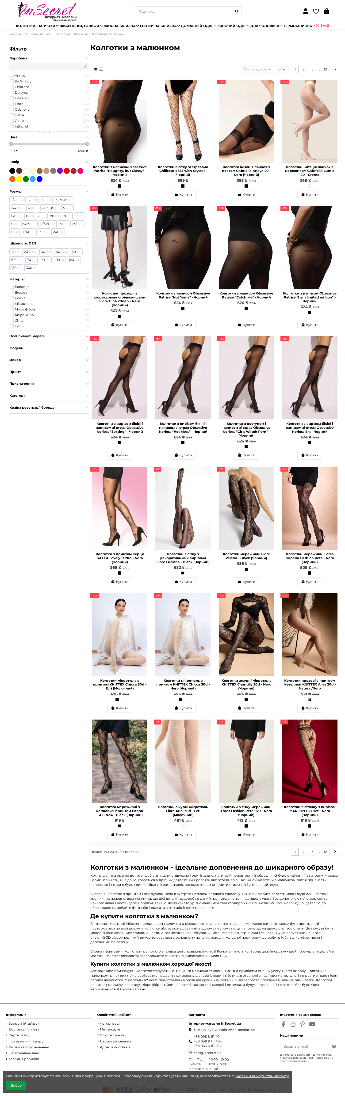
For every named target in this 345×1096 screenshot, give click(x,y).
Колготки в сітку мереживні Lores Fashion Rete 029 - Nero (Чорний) (246, 811)
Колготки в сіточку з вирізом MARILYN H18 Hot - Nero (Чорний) (309, 811)
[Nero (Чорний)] (246, 186)
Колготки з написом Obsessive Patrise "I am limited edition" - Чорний (310, 297)
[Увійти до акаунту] (305, 11)
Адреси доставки (115, 1047)
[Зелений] (26, 179)
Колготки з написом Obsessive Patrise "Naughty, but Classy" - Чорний (120, 171)
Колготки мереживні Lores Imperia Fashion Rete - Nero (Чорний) (310, 558)
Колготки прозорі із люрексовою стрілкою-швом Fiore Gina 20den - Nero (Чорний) (120, 299)
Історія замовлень (115, 1041)
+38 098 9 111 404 (208, 1041)
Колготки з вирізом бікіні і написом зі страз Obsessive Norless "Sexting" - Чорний (120, 428)
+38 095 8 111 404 (208, 1036)
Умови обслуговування (29, 1047)
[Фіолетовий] (60, 171)
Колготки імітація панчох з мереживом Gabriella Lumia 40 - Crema (309, 171)
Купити (122, 194)
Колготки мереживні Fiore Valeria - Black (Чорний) (246, 556)
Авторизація (111, 1023)
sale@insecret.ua (207, 1053)
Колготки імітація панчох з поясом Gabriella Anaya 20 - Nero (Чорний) (246, 171)
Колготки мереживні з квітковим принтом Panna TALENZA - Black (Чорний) (119, 811)
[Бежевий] (46, 171)
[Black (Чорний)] (182, 573)
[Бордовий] (74, 171)
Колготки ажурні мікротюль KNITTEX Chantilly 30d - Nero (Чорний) (246, 684)
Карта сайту (19, 1035)
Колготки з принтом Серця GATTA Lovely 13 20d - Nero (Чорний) (120, 558)
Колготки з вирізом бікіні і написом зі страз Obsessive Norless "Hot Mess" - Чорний (183, 428)
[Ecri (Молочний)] (121, 699)
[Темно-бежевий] (39, 171)
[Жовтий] (19, 179)
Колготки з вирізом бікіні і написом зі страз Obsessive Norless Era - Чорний (310, 428)
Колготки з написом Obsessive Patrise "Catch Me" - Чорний (246, 295)
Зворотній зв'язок (24, 1023)
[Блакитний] (33, 179)
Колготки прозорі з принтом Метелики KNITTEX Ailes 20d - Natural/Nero (310, 684)
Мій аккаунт (110, 1029)
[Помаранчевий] (12, 179)
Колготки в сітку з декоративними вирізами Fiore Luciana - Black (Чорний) (183, 558)
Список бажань (113, 1035)
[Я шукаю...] (237, 11)
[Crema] (309, 186)
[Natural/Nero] (309, 699)
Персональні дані (24, 1053)
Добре (16, 1085)
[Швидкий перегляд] (145, 94)
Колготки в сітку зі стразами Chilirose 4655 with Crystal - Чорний (183, 171)
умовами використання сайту (261, 1076)
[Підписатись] (334, 1046)
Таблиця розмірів (24, 1059)
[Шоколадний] (19, 171)
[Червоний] (67, 171)
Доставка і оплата (24, 1029)
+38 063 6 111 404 (208, 1046)
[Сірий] (53, 171)
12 (325, 69)
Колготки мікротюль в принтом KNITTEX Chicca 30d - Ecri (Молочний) (119, 684)
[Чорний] (119, 186)
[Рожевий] (80, 171)
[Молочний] (33, 171)
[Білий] (26, 171)
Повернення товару (26, 1041)
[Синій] (39, 179)
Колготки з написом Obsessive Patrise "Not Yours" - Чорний (183, 295)
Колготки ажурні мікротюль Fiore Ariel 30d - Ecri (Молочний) (183, 811)
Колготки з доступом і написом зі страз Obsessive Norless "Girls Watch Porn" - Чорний (246, 430)
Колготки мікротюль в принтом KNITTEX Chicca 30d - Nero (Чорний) (183, 684)
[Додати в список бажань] (145, 86)
